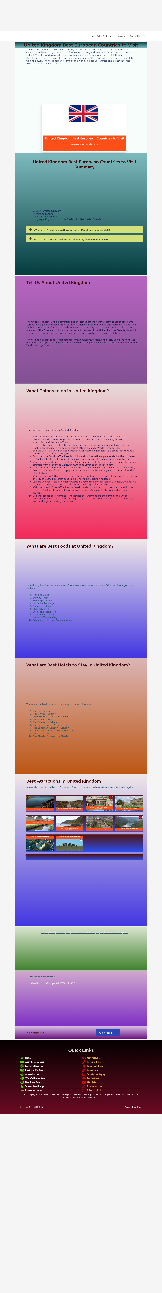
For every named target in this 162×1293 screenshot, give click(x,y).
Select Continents (104, 36)
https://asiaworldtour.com (81, 932)
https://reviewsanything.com (112, 932)
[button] (144, 36)
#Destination (38, 983)
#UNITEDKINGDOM (66, 983)
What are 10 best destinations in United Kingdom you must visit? (72, 230)
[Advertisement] (66, 15)
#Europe (50, 983)
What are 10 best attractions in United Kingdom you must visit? (71, 239)
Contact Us (135, 36)
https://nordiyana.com (53, 932)
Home (91, 36)
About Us (122, 36)
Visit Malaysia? (35, 1032)
